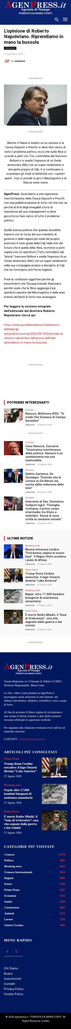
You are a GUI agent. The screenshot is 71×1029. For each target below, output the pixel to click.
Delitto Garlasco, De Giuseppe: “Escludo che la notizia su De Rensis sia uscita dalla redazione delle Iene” (44, 481)
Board (8, 973)
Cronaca (10, 48)
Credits (45, 1020)
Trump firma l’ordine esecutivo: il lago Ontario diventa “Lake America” (42, 577)
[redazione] (7, 61)
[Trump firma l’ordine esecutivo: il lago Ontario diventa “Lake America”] (13, 575)
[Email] (47, 71)
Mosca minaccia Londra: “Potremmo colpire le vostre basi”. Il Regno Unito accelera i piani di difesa (45, 555)
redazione (19, 60)
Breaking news (32, 545)
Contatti (9, 984)
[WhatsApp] (38, 71)
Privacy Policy (13, 989)
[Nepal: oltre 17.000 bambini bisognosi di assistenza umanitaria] (13, 596)
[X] (29, 71)
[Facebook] (20, 71)
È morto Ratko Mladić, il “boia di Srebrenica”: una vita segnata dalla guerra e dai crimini (45, 620)
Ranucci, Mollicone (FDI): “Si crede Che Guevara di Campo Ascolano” (45, 417)
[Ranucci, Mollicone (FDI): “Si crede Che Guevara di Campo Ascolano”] (13, 415)
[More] (56, 383)
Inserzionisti (12, 979)
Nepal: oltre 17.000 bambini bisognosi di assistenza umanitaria (44, 597)
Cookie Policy (13, 994)
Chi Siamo (11, 968)
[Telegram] (57, 71)
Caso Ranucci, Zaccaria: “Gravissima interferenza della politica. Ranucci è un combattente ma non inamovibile (44, 453)
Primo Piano (31, 569)
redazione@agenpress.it (32, 739)
